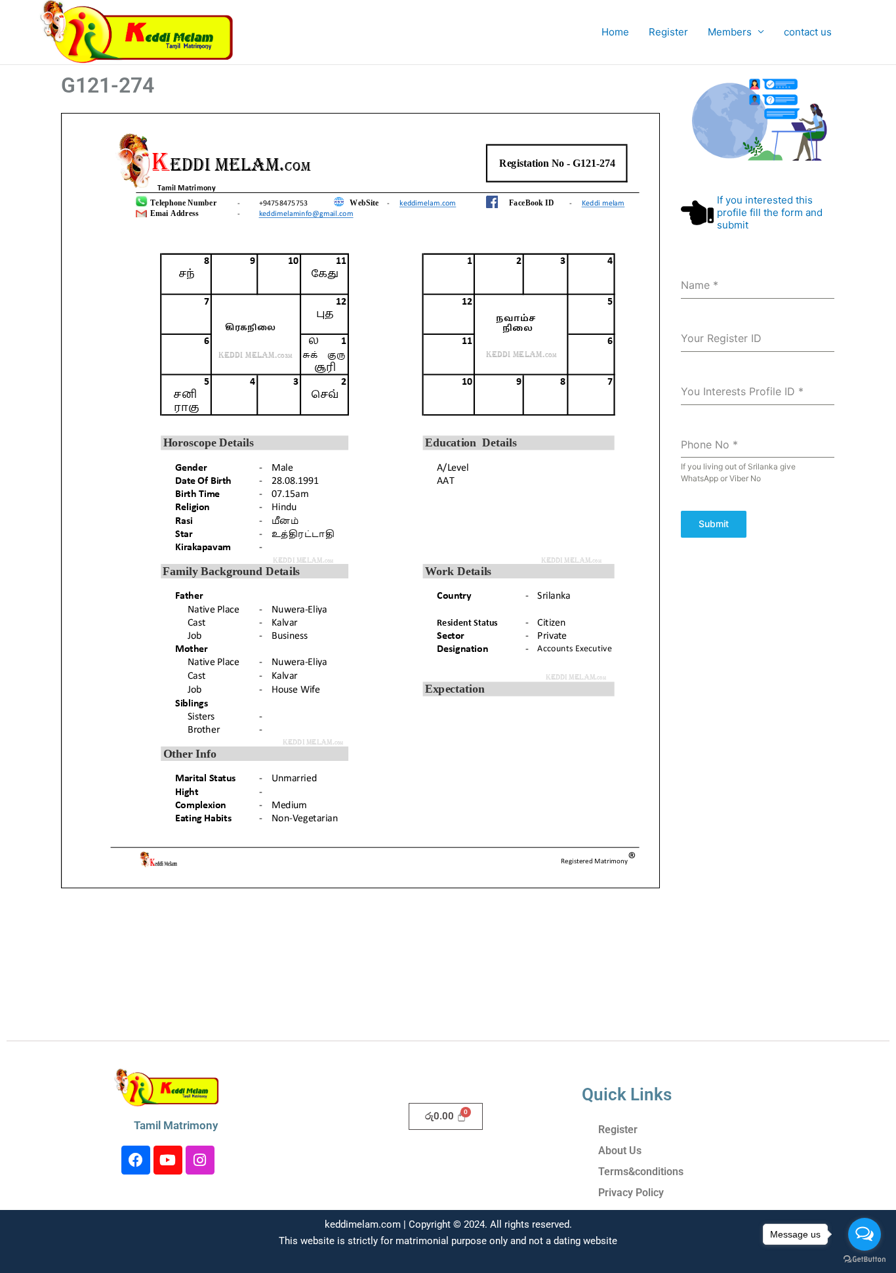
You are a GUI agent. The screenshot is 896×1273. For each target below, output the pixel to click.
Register (668, 32)
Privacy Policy (631, 1192)
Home (615, 32)
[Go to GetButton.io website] (865, 1259)
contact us (808, 32)
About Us (619, 1150)
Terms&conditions (640, 1171)
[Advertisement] (757, 794)
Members (730, 32)
